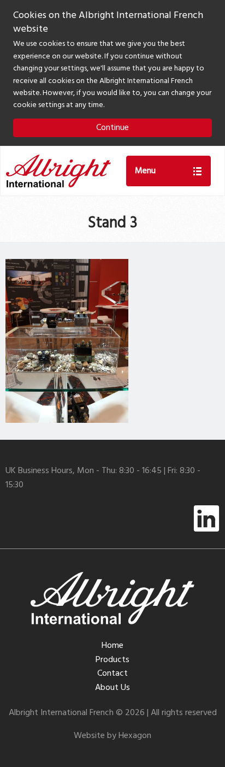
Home (112, 646)
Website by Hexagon (112, 736)
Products (112, 660)
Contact (112, 673)
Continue (112, 128)
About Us (112, 688)
